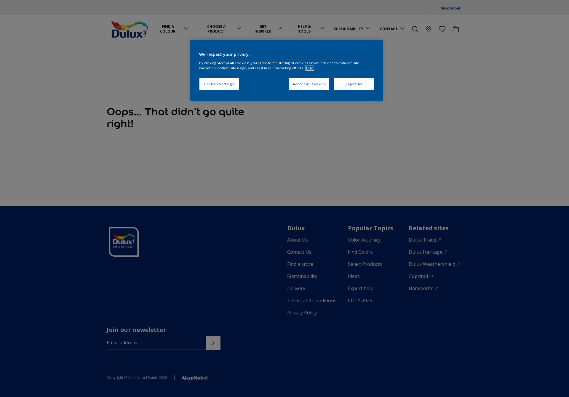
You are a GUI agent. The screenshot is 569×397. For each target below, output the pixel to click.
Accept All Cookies (309, 84)
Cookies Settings (219, 84)
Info (310, 68)
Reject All (354, 84)
